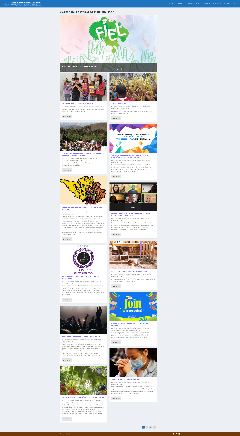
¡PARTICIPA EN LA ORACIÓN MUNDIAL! (126, 379)
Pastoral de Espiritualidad (105, 69)
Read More (67, 116)
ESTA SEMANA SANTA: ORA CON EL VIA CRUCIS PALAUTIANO (80, 277)
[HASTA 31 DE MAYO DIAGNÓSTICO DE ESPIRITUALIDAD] (83, 380)
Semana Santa (124, 108)
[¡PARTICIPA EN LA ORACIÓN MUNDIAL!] (133, 362)
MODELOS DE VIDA (193, 3)
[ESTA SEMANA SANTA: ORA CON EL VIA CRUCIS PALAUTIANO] (83, 259)
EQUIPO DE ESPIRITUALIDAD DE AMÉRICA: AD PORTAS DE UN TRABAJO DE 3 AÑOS (132, 215)
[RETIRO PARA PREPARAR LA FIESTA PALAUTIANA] (83, 320)
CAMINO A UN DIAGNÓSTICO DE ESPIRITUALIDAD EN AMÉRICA (82, 208)
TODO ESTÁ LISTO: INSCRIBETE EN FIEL (79, 66)
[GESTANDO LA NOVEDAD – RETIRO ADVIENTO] (133, 255)
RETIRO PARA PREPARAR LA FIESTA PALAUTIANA (81, 337)
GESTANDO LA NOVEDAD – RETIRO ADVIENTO (129, 272)
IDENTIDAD (179, 3)
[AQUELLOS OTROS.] (133, 87)
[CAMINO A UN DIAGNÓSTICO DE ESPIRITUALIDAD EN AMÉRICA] (83, 190)
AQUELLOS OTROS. (118, 104)
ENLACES (227, 3)
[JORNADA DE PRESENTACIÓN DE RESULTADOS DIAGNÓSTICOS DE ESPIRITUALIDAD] (133, 138)
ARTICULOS (207, 3)
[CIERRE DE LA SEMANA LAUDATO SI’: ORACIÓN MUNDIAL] (133, 306)
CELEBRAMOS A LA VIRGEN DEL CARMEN (78, 104)
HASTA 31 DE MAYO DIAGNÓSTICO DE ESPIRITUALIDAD (83, 397)
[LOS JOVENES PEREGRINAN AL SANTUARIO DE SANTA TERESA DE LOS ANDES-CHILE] (83, 136)
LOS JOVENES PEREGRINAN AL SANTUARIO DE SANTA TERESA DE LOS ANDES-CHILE (83, 154)
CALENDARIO (217, 3)
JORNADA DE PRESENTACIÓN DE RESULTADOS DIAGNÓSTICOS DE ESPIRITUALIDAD (129, 156)
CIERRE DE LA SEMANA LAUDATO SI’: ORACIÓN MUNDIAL (129, 324)
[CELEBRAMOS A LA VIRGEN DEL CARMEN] (83, 87)
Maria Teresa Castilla (70, 107)
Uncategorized (117, 69)
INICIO (171, 3)
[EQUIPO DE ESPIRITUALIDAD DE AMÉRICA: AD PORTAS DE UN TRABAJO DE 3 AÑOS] (133, 196)
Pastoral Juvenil (74, 160)
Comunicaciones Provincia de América (79, 69)
